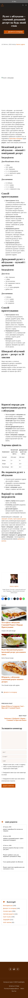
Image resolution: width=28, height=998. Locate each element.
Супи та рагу (7, 917)
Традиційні (6, 919)
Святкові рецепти (8, 914)
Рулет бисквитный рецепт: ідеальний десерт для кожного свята (13, 652)
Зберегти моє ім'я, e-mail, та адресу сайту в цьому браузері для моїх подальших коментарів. (14, 766)
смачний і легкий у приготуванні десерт (13, 519)
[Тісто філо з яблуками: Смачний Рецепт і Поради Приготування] (14, 620)
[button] (22, 5)
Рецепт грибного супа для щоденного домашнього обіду (12, 855)
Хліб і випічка (7, 922)
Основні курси (7, 911)
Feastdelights (20, 982)
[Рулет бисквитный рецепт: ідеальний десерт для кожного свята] (14, 647)
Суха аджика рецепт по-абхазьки (13, 862)
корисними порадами (15, 138)
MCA (22, 988)
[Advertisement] (14, 62)
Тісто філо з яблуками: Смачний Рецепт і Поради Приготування (12, 625)
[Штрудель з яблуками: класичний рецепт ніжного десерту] (14, 675)
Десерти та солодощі (15, 31)
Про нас (14, 991)
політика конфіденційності (11, 988)
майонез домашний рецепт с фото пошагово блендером (13, 839)
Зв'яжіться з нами (14, 986)
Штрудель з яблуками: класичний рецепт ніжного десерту (12, 679)
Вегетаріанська (7, 905)
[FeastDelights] (2, 5)
